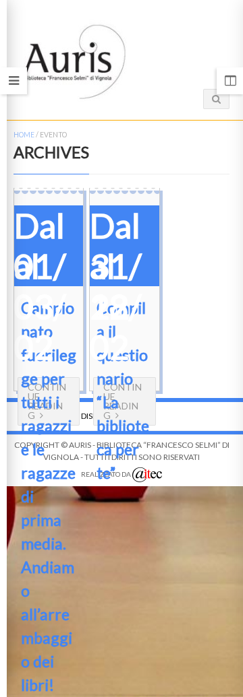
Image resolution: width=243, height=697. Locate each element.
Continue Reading (122, 401)
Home (24, 135)
